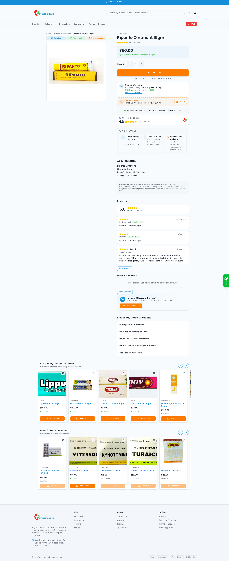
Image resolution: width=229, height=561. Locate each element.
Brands (35, 24)
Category (49, 24)
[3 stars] (122, 43)
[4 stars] (125, 43)
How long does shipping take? (133, 331)
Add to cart (54, 418)
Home (48, 33)
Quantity (121, 64)
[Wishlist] (184, 12)
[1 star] (118, 43)
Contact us (122, 516)
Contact (102, 24)
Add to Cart (155, 72)
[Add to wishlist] (63, 373)
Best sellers (64, 24)
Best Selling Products (62, 33)
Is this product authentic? (131, 324)
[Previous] (180, 365)
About (92, 24)
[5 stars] (127, 43)
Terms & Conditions (168, 520)
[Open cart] (194, 12)
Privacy (162, 516)
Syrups (77, 527)
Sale (192, 24)
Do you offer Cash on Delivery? (134, 338)
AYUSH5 (182, 102)
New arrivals (79, 24)
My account (122, 527)
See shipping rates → (133, 93)
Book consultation (129, 305)
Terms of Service (167, 524)
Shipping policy (166, 527)
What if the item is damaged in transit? (137, 345)
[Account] (189, 12)
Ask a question (125, 292)
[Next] (186, 365)
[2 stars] (120, 43)
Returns (120, 524)
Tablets (77, 524)
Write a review (124, 268)
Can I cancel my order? (130, 352)
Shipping (120, 520)
